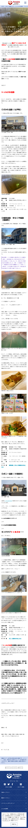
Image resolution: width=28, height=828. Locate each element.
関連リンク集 (4, 825)
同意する (14, 824)
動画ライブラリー (5, 798)
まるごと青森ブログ (10, 6)
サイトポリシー (5, 822)
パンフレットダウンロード (7, 803)
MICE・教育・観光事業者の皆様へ (9, 820)
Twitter (9, 784)
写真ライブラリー (5, 792)
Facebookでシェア (15, 767)
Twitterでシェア (8, 767)
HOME (2, 6)
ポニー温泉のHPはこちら (15, 638)
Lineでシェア (21, 767)
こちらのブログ (8, 501)
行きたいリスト (7, 816)
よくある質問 (4, 808)
